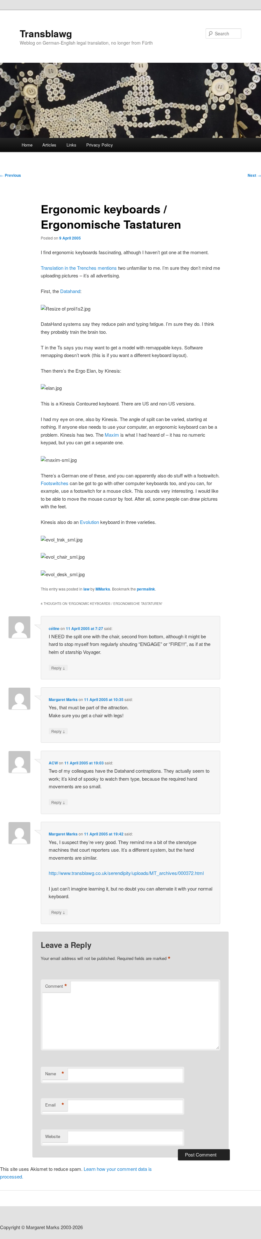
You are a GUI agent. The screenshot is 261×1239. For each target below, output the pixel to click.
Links (71, 145)
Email (54, 1105)
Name (54, 1074)
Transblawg (46, 33)
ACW (53, 763)
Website (52, 1136)
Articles (49, 145)
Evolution (90, 522)
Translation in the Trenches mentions (79, 267)
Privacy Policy (99, 145)
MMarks (102, 589)
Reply (58, 667)
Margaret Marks (63, 699)
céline (54, 628)
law (86, 589)
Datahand (70, 291)
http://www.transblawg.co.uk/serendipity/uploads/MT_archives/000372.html (126, 873)
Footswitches (55, 483)
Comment (56, 986)
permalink (146, 589)
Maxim (112, 434)
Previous (10, 175)
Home (27, 145)
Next (254, 175)
